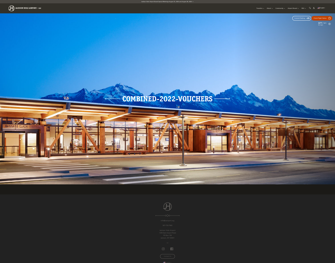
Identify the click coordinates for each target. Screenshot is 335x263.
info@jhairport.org (167, 221)
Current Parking (299, 18)
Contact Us (167, 256)
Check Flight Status (320, 18)
